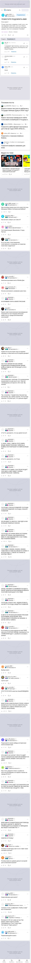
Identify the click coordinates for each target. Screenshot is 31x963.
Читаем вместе (11, 16)
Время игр (13, 133)
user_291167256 (7, 105)
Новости (14, 105)
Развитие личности (14, 768)
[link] (11, 165)
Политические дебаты (17, 115)
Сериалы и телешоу (14, 917)
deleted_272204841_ (8, 124)
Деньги (11, 858)
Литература (11, 688)
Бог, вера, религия (14, 678)
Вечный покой (12, 217)
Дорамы (11, 299)
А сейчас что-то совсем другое (17, 142)
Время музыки (17, 124)
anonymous (6, 142)
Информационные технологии (16, 905)
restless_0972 (7, 133)
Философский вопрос (15, 228)
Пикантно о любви (14, 846)
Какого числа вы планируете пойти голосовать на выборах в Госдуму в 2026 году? (14, 119)
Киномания (12, 288)
